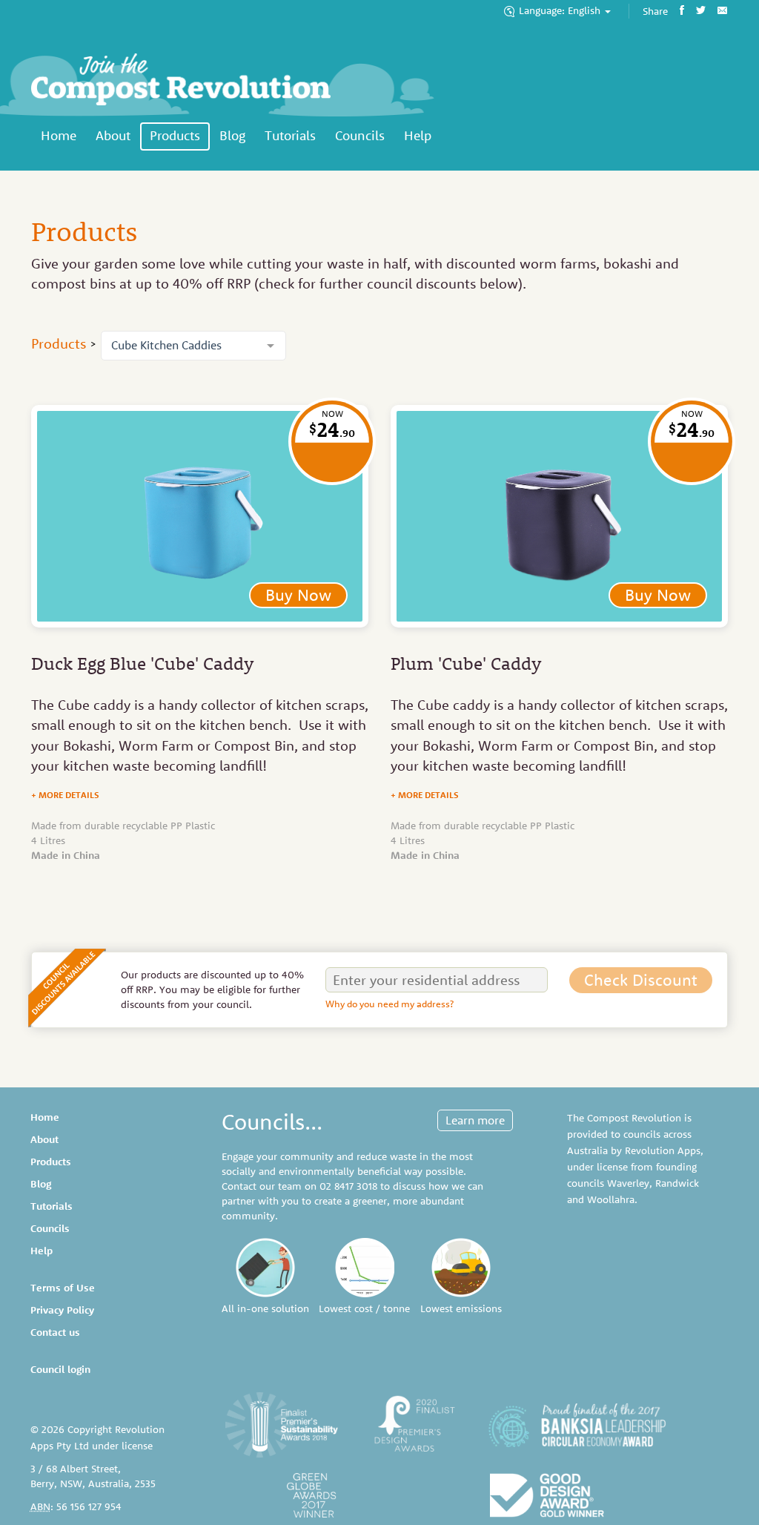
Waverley (628, 1183)
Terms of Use (62, 1287)
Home (58, 135)
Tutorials (290, 135)
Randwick (677, 1183)
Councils (360, 135)
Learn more (475, 1120)
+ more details (65, 794)
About (113, 135)
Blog (232, 135)
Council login (60, 1369)
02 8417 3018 (348, 1186)
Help (417, 135)
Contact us (55, 1332)
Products (175, 135)
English (561, 10)
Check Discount (640, 979)
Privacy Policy (62, 1310)
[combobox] (193, 345)
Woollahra (610, 1199)
